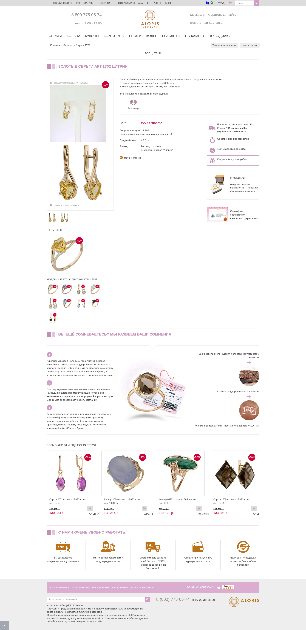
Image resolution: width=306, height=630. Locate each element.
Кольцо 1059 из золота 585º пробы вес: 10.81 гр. (122, 501)
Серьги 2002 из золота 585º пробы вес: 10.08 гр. (67, 501)
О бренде (106, 3)
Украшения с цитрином (224, 45)
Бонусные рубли (142, 587)
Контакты (154, 3)
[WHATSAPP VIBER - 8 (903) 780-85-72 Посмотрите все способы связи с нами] (209, 3)
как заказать (100, 587)
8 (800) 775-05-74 (173, 599)
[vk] (218, 587)
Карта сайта (54, 605)
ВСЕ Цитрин (153, 53)
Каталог (67, 45)
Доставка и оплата (130, 3)
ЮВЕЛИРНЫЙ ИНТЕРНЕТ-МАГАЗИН (74, 3)
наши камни (120, 587)
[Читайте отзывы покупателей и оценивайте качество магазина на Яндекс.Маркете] (228, 586)
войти (168, 134)
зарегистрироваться (147, 134)
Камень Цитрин (249, 45)
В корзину (91, 509)
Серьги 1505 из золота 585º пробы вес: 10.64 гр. (231, 501)
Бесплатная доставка (206, 22)
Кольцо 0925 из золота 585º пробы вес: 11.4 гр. (177, 501)
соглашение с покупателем (69, 587)
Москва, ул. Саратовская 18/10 (213, 14)
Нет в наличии (132, 157)
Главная (55, 45)
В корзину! (145, 509)
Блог (168, 3)
